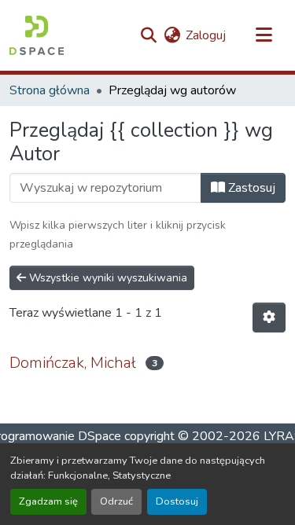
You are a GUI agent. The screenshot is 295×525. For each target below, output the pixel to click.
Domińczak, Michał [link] (72, 362)
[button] (36, 35)
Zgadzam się (48, 501)
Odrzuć (116, 501)
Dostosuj (177, 501)
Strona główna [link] (49, 90)
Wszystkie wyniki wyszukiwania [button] (106, 277)
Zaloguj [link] (206, 35)
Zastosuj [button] (250, 187)
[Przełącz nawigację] (264, 35)
